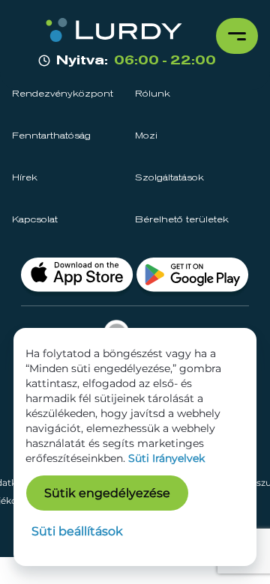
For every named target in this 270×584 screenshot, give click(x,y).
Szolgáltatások (169, 178)
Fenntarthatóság (51, 136)
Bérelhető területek (182, 220)
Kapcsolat (35, 220)
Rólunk (152, 94)
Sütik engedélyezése (107, 493)
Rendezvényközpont (62, 94)
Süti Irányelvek (166, 458)
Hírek (25, 178)
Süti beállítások (77, 531)
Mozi (146, 136)
